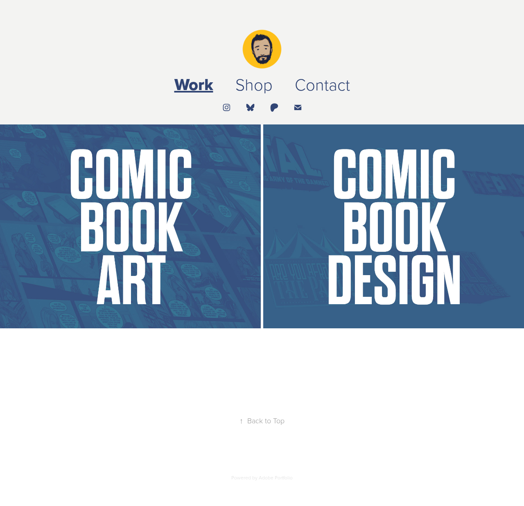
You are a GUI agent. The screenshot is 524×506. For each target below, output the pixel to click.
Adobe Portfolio (276, 477)
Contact (322, 84)
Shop (254, 84)
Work (193, 84)
